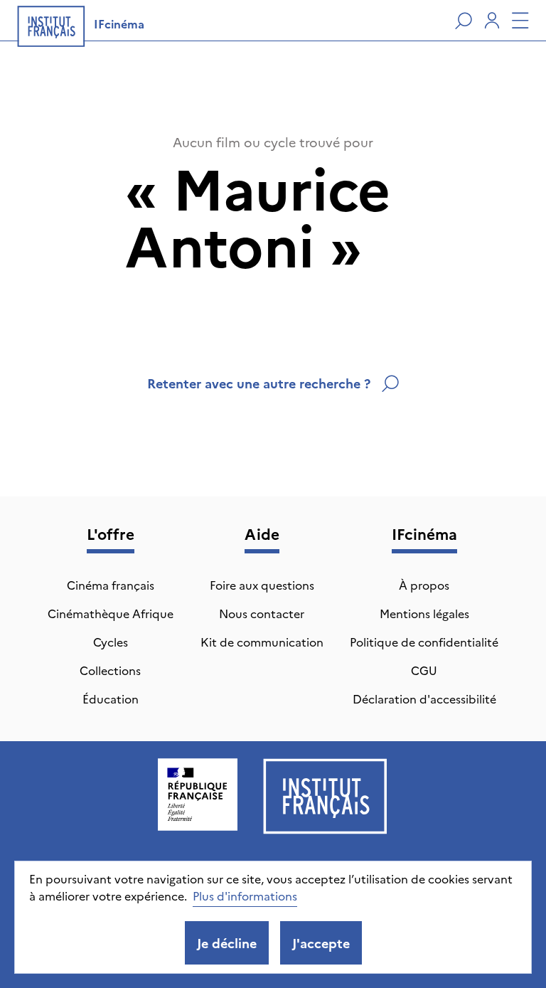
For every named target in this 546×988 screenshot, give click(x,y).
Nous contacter (261, 613)
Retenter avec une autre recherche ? (258, 383)
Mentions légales (424, 613)
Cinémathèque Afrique (110, 613)
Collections (110, 670)
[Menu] (520, 20)
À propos (424, 585)
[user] (491, 20)
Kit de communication (261, 641)
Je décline (227, 943)
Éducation (110, 698)
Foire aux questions (262, 585)
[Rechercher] (463, 20)
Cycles (110, 641)
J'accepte (321, 943)
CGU (424, 670)
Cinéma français (110, 585)
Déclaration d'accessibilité (424, 698)
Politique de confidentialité (424, 641)
